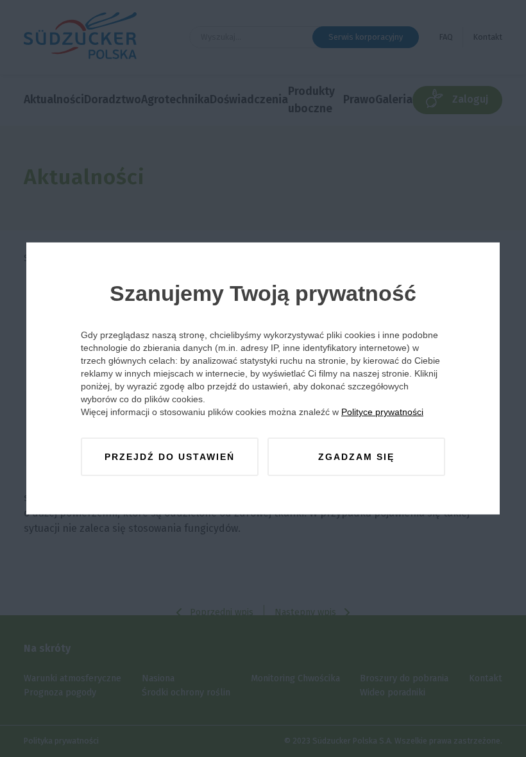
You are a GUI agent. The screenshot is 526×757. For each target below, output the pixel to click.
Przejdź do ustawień (170, 457)
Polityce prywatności (382, 412)
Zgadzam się (356, 457)
